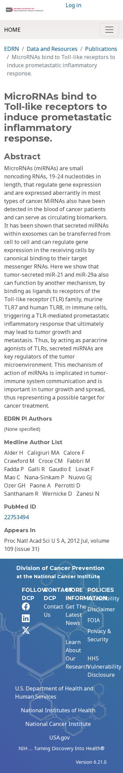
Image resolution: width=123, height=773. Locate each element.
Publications (101, 49)
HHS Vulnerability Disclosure (104, 667)
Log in (73, 5)
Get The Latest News (76, 615)
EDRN (11, 49)
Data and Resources (52, 49)
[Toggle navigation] (109, 30)
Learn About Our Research (77, 654)
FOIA (93, 620)
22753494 (16, 517)
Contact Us (53, 610)
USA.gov (59, 737)
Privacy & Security (99, 635)
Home (12, 29)
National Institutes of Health (58, 710)
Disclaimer (101, 609)
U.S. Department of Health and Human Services (54, 692)
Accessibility (103, 598)
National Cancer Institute (58, 724)
